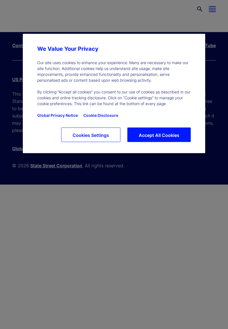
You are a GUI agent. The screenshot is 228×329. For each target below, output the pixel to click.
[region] (114, 93)
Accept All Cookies (159, 135)
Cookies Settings (91, 135)
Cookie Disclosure (100, 115)
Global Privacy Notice (57, 115)
